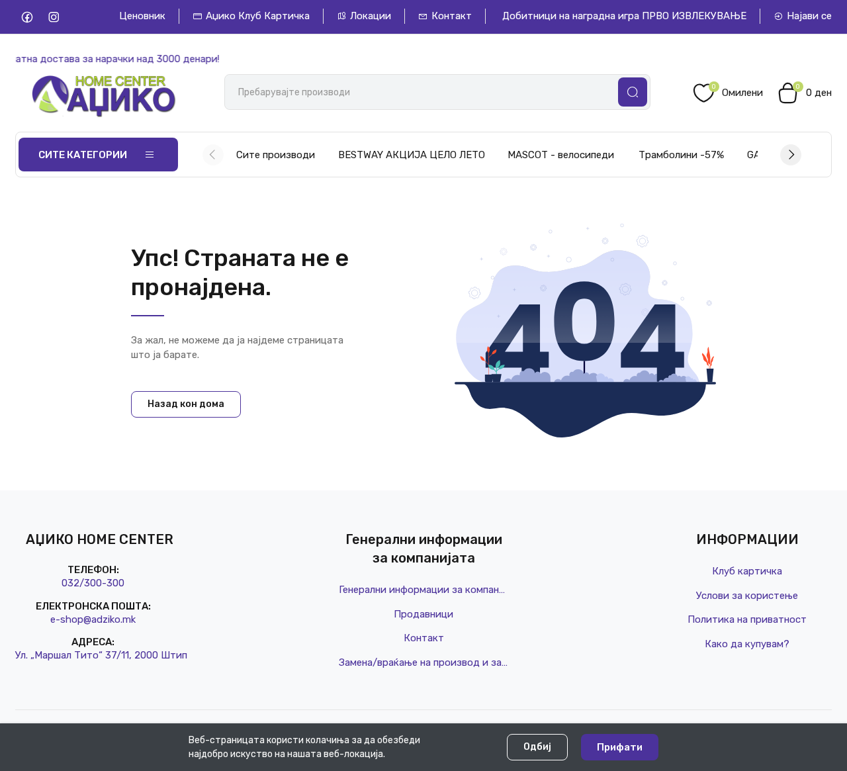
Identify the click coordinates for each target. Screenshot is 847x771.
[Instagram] (53, 16)
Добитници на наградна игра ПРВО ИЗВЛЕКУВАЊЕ (624, 16)
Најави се (809, 16)
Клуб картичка (747, 571)
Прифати (620, 747)
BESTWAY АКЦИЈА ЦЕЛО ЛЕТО (411, 155)
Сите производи (275, 155)
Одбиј (537, 746)
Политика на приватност (747, 619)
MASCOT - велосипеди (561, 155)
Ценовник (142, 16)
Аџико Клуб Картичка (258, 16)
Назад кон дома (186, 404)
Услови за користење (747, 596)
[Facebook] (26, 16)
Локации (370, 16)
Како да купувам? (747, 644)
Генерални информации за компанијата (423, 590)
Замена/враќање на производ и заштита (423, 662)
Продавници (423, 614)
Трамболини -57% (681, 155)
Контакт (451, 16)
